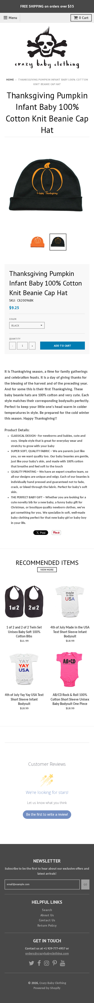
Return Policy (47, 925)
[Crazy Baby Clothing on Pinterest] (54, 963)
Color (12, 319)
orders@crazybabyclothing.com (47, 953)
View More (47, 569)
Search (47, 910)
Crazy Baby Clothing (52, 983)
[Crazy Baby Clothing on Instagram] (46, 963)
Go (85, 884)
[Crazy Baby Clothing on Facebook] (39, 963)
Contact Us (47, 920)
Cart (84, 18)
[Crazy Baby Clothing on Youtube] (62, 963)
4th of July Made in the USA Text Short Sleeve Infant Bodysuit (69, 632)
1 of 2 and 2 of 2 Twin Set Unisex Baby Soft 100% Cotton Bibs (24, 632)
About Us (47, 915)
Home (10, 79)
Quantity (14, 338)
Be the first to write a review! (47, 814)
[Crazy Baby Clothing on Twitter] (31, 963)
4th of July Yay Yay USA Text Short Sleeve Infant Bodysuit (24, 699)
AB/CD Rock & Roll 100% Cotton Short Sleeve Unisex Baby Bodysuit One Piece (70, 699)
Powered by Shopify (47, 988)
